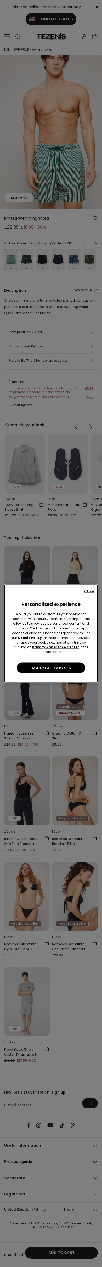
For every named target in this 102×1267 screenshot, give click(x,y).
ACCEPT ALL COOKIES (51, 667)
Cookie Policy (30, 637)
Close (89, 591)
